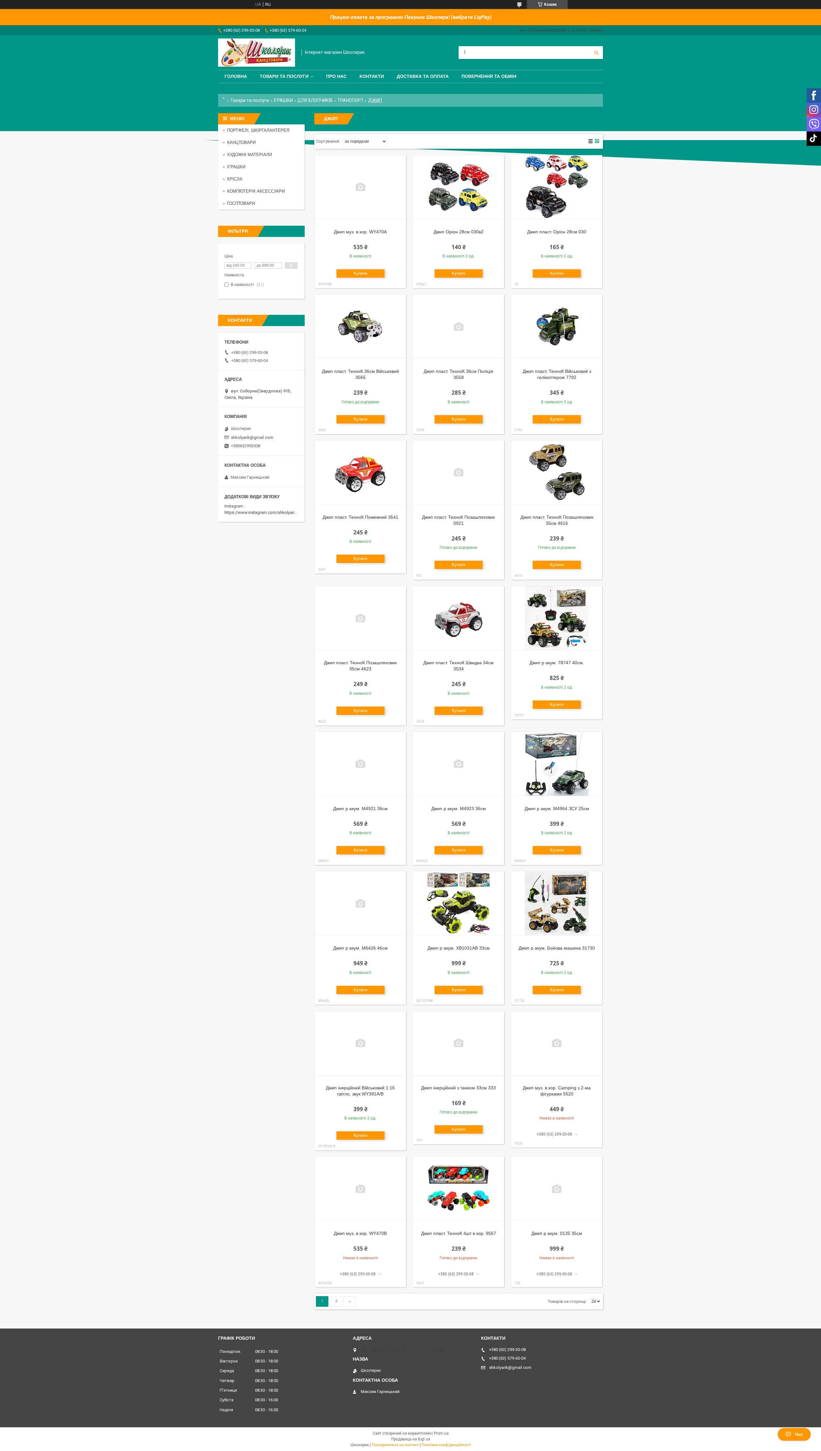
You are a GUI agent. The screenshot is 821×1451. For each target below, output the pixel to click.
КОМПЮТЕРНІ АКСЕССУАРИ (256, 191)
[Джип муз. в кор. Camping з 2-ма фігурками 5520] (556, 1043)
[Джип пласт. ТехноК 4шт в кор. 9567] (458, 1189)
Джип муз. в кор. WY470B (360, 1233)
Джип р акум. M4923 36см (458, 808)
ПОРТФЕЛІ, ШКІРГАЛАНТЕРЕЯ (258, 130)
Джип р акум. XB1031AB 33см (458, 948)
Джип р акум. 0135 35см (556, 1233)
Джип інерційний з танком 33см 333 (458, 1087)
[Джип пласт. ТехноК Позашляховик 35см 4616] (556, 472)
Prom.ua (441, 1433)
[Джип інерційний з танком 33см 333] (458, 1043)
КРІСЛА (234, 179)
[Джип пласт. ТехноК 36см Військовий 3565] (360, 327)
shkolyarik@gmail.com (252, 437)
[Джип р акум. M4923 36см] (458, 764)
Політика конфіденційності (446, 1445)
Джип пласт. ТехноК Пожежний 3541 (360, 517)
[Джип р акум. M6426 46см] (360, 903)
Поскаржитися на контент (395, 1445)
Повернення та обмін (488, 76)
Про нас (336, 76)
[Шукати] (596, 52)
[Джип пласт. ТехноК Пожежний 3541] (360, 472)
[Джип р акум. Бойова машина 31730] (556, 903)
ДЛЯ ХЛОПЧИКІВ (315, 100)
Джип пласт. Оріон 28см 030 (556, 231)
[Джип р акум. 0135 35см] (556, 1189)
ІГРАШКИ (283, 100)
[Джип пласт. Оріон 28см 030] (556, 187)
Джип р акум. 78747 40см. (556, 662)
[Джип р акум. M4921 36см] (360, 764)
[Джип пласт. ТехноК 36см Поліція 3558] (458, 327)
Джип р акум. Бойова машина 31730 (557, 948)
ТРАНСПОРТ (350, 100)
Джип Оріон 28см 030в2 (459, 231)
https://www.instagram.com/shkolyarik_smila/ (267, 512)
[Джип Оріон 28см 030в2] (458, 187)
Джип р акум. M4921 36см (360, 808)
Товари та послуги (284, 76)
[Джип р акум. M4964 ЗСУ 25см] (556, 764)
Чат (799, 1434)
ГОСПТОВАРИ (241, 203)
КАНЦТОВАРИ (241, 142)
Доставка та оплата (423, 76)
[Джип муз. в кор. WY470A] (360, 187)
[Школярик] (256, 52)
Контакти (372, 76)
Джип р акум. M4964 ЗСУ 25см (557, 808)
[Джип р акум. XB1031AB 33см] (458, 903)
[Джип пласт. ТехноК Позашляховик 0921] (458, 472)
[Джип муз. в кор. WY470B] (360, 1189)
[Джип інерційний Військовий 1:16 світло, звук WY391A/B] (360, 1043)
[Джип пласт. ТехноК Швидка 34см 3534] (458, 618)
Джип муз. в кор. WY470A (360, 231)
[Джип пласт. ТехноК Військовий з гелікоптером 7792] (556, 327)
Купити (360, 273)
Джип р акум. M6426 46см (360, 948)
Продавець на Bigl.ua (410, 1439)
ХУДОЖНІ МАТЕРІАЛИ (249, 154)
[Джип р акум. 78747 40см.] (556, 618)
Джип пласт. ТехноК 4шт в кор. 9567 (458, 1233)
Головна (235, 76)
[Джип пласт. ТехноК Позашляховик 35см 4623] (360, 618)
